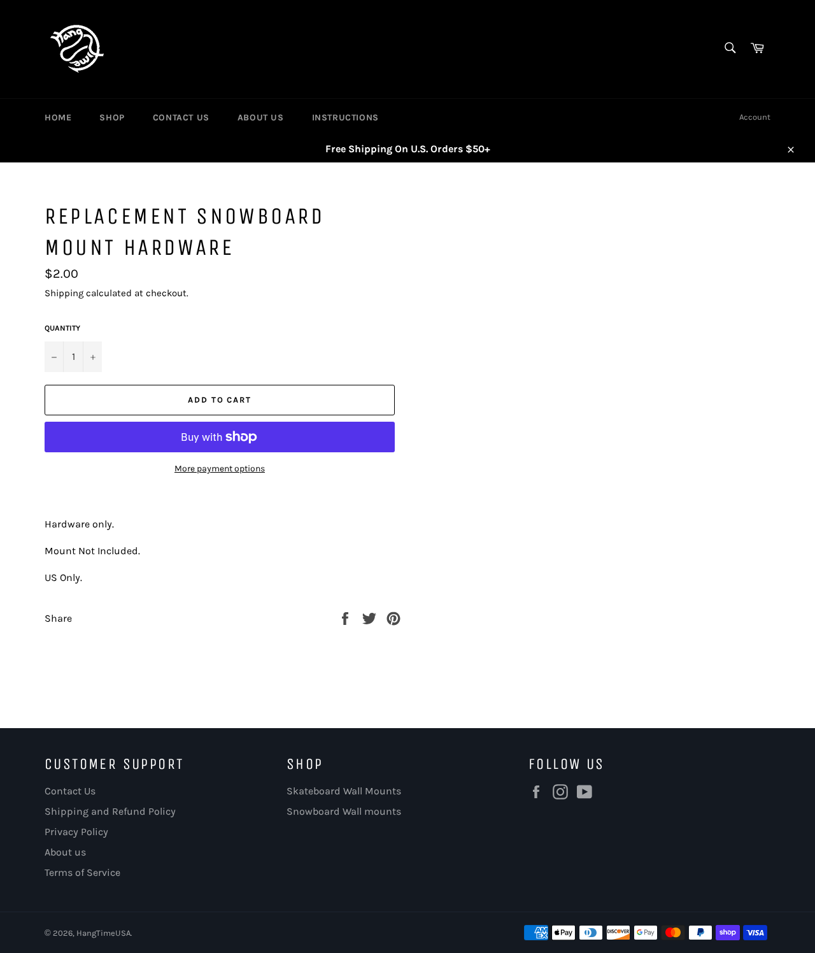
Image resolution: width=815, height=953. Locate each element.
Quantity (62, 328)
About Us (260, 117)
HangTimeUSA (103, 933)
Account (754, 117)
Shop (111, 117)
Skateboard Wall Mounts (344, 791)
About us (65, 852)
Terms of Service (82, 872)
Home (58, 117)
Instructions (345, 117)
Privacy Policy (76, 832)
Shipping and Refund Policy (110, 811)
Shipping (64, 293)
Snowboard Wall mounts (344, 811)
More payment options (219, 468)
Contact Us (181, 117)
